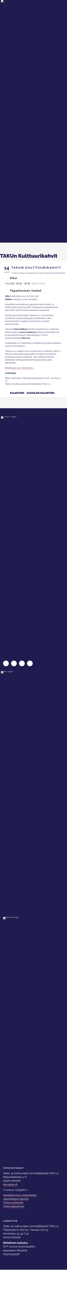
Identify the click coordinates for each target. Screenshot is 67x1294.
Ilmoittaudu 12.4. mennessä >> (19, 368)
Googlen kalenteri (40, 393)
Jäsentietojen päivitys (16, 1199)
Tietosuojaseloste (13, 1206)
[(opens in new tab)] (15, 792)
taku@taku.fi (10, 1184)
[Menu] (56, 7)
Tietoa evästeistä (13, 1202)
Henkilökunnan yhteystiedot (20, 1195)
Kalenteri (17, 393)
